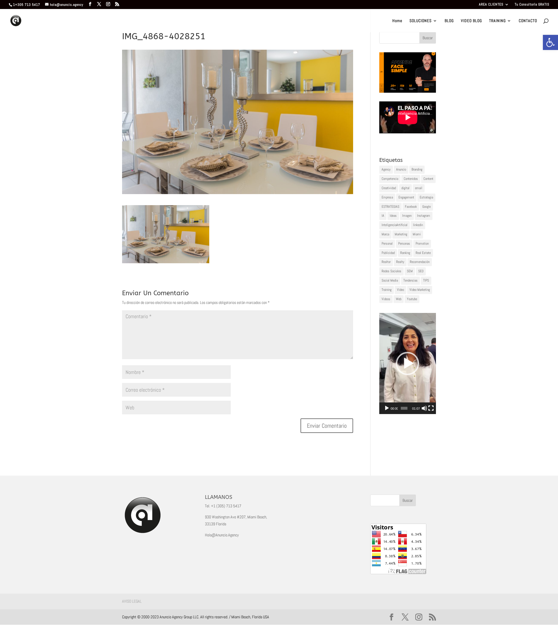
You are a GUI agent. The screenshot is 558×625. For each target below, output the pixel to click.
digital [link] (405, 188)
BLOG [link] (449, 21)
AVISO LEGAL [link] (132, 601)
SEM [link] (410, 271)
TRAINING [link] (497, 21)
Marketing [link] (401, 234)
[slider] (404, 408)
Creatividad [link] (389, 188)
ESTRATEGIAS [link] (390, 206)
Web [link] (398, 299)
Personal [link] (387, 243)
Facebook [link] (411, 206)
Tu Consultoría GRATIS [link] (532, 5)
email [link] (418, 188)
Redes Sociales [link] (391, 271)
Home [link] (397, 21)
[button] (407, 363)
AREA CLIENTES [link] (491, 5)
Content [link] (428, 178)
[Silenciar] (424, 408)
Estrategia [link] (426, 197)
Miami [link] (417, 234)
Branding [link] (417, 169)
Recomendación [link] (420, 261)
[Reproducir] (387, 408)
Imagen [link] (407, 215)
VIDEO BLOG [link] (471, 21)
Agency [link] (386, 169)
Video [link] (400, 289)
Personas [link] (404, 243)
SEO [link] (420, 271)
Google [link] (426, 206)
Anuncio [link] (401, 169)
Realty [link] (400, 261)
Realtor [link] (386, 261)
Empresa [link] (387, 197)
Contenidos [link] (411, 178)
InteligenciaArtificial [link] (394, 225)
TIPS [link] (426, 280)
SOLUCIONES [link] (420, 21)
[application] (407, 363)
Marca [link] (385, 234)
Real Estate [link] (423, 252)
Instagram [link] (423, 215)
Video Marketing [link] (419, 289)
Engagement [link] (406, 197)
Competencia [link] (390, 178)
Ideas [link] (393, 215)
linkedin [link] (418, 225)
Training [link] (386, 289)
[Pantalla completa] (431, 408)
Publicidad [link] (388, 252)
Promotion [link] (422, 243)
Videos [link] (386, 299)
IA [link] (383, 215)
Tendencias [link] (410, 280)
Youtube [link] (412, 299)
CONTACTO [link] (528, 21)
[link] (550, 42)
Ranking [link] (405, 252)
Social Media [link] (390, 280)
